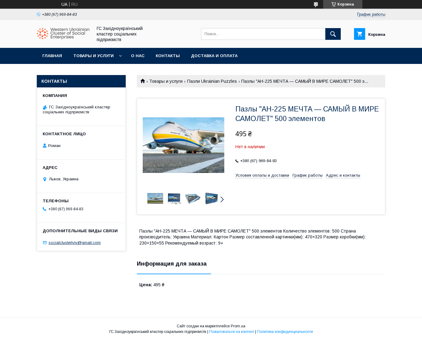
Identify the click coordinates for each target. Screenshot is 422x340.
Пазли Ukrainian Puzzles (212, 81)
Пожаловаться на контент (231, 332)
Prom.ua (238, 326)
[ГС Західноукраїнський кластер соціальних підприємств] (63, 37)
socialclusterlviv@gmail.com (75, 242)
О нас (138, 55)
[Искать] (333, 34)
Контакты (168, 55)
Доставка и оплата (214, 55)
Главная (52, 55)
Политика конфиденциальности (285, 332)
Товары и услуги (93, 55)
